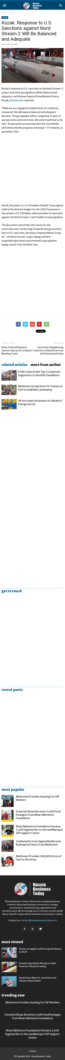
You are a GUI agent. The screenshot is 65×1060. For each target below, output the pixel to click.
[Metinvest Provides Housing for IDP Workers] (8, 801)
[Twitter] (40, 929)
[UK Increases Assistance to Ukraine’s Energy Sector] (9, 404)
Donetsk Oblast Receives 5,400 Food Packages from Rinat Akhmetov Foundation (38, 815)
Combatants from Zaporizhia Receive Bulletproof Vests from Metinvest (38, 843)
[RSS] (32, 929)
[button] (61, 6)
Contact (32, 1051)
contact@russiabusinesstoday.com (39, 920)
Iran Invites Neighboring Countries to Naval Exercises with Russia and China (48, 350)
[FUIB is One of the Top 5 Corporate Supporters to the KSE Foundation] (9, 375)
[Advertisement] (32, 170)
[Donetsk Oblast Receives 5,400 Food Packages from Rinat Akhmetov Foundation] (8, 816)
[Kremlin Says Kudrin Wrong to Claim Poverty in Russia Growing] (9, 967)
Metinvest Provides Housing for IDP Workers (32, 1002)
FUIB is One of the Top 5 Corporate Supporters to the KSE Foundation (39, 373)
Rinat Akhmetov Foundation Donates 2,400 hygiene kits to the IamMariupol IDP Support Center (39, 830)
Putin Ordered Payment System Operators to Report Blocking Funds (17, 350)
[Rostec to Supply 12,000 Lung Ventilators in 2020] (9, 952)
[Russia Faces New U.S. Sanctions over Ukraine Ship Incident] (9, 981)
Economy (5, 379)
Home (4, 12)
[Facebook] (24, 929)
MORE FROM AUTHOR (46, 365)
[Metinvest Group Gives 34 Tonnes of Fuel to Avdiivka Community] (9, 390)
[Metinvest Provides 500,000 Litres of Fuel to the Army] (8, 861)
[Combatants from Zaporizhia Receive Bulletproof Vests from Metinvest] (8, 846)
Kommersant (16, 100)
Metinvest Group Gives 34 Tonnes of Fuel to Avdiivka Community (40, 388)
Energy (12, 12)
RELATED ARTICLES (15, 365)
